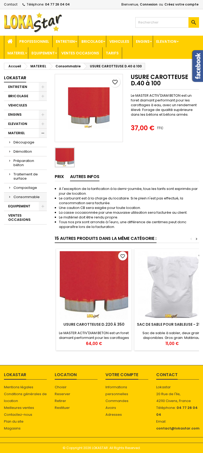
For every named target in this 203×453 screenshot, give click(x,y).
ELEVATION (166, 41)
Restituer (62, 407)
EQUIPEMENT (43, 53)
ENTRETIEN (65, 41)
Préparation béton (23, 162)
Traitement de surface (25, 176)
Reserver (62, 393)
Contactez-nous (18, 414)
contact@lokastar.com (178, 428)
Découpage (23, 142)
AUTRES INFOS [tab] (84, 177)
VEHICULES (119, 41)
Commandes (116, 400)
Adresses (113, 414)
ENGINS (143, 41)
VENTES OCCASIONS (80, 53)
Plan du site (14, 421)
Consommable (26, 196)
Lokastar (15, 78)
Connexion (149, 4)
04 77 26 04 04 (57, 4)
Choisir (61, 387)
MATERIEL (16, 53)
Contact (10, 4)
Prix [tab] (59, 177)
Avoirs (110, 407)
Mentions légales (18, 387)
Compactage (25, 187)
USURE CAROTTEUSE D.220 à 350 (93, 324)
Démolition (22, 151)
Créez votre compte (181, 4)
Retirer (60, 400)
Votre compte (121, 375)
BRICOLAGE (92, 41)
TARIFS (112, 53)
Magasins (12, 428)
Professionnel (34, 41)
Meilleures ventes (19, 407)
